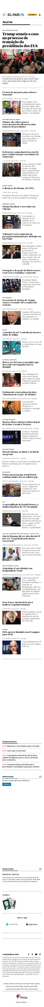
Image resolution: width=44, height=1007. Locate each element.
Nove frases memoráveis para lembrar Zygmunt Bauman (17, 604)
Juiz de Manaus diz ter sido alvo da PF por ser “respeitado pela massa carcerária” (21, 538)
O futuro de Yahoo (8, 419)
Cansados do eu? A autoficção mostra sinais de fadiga (21, 334)
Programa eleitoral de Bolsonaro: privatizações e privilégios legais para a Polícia (20, 765)
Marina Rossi (6, 243)
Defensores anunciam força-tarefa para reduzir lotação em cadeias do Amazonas (20, 154)
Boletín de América (10, 874)
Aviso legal (26, 983)
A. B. (3, 161)
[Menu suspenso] (4, 15)
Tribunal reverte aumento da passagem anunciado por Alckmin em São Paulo (21, 236)
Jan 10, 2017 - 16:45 (25, 243)
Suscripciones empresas (13, 989)
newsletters (7, 777)
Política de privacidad (12, 986)
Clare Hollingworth (9, 360)
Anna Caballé (6, 339)
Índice (26, 989)
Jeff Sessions (6, 298)
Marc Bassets (6, 77)
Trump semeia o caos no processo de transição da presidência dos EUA (20, 40)
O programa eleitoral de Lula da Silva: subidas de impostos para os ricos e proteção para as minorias (20, 757)
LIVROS (4, 330)
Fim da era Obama (8, 449)
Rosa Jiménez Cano (8, 428)
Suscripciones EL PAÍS (30, 986)
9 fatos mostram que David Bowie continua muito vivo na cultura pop (20, 476)
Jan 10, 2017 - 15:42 (19, 339)
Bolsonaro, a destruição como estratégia (23, 746)
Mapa (21, 986)
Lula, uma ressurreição (16, 751)
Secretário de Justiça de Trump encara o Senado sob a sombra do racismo (19, 302)
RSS (22, 989)
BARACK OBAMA (7, 186)
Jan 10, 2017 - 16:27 (31, 277)
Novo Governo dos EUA (10, 30)
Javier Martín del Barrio (10, 277)
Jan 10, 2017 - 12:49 (30, 398)
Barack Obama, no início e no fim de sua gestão (20, 453)
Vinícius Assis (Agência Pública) (12, 545)
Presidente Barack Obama (11, 119)
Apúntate (6, 784)
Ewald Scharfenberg (9, 398)
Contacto (6, 983)
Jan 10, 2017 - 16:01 (26, 309)
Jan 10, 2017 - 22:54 (27, 77)
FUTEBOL (5, 629)
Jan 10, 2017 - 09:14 (21, 511)
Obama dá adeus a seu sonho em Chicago (18, 208)
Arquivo (5, 895)
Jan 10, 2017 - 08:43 (31, 545)
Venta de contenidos (16, 983)
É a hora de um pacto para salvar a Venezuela (19, 94)
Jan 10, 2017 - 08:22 (19, 609)
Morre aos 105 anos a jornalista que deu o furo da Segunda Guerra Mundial (20, 365)
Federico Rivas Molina (9, 575)
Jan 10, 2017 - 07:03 (19, 638)
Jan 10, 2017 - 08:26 (33, 575)
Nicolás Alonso (7, 131)
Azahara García (7, 511)
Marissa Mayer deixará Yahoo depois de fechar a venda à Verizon (21, 423)
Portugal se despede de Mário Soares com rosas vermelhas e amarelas (21, 272)
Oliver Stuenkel (7, 99)
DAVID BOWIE (6, 472)
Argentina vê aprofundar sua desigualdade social (17, 570)
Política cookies (35, 983)
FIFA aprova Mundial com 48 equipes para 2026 (21, 633)
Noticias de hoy (33, 989)
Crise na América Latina (10, 566)
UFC (3, 502)
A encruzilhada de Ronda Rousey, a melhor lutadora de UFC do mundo (20, 506)
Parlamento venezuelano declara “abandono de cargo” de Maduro (19, 393)
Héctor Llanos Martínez (10, 481)
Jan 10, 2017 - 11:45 (31, 428)
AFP (3, 371)
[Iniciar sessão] (40, 15)
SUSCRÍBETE (32, 15)
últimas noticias (9, 742)
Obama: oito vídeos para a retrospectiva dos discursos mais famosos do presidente (19, 124)
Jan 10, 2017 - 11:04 (26, 481)
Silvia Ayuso (6, 309)
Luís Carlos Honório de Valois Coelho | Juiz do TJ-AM (20, 534)
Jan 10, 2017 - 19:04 (28, 131)
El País (4, 458)
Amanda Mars (6, 213)
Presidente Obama (8, 204)
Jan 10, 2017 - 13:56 (20, 371)
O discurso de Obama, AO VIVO (18, 188)
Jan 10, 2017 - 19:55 (21, 99)
